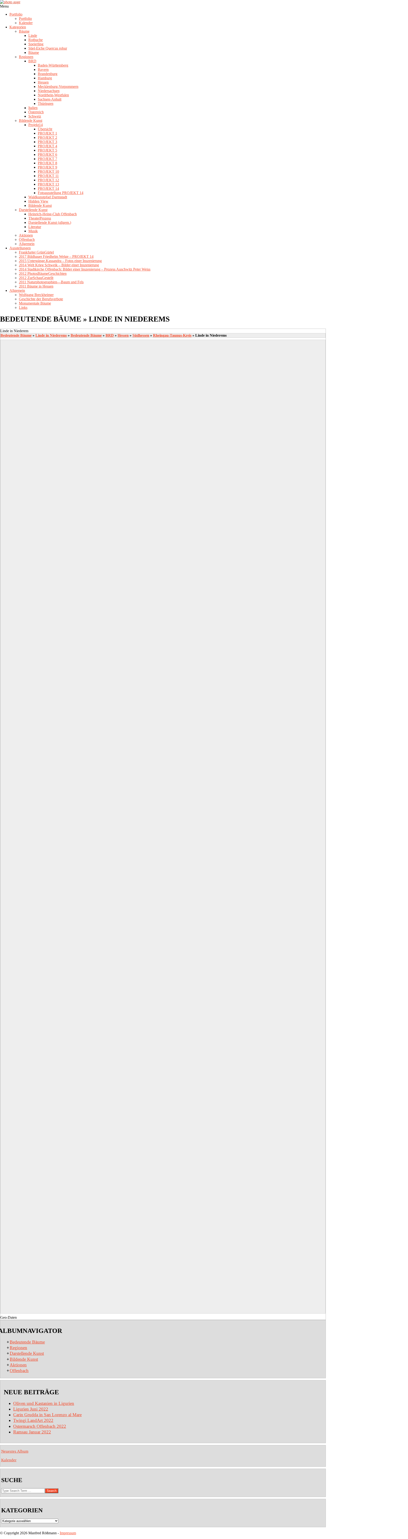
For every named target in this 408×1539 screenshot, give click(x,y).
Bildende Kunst (24, 1359)
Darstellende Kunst (27, 1353)
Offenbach (19, 1370)
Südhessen (140, 335)
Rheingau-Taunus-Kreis (172, 335)
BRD (110, 335)
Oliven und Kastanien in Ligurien (43, 1403)
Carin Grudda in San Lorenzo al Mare (47, 1414)
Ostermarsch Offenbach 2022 (39, 1426)
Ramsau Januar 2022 (32, 1431)
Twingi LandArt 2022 (33, 1420)
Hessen (123, 335)
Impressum (68, 1533)
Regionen (18, 1347)
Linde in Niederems (51, 335)
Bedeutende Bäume (16, 335)
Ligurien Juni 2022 (30, 1409)
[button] (163, 331)
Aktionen (18, 1364)
